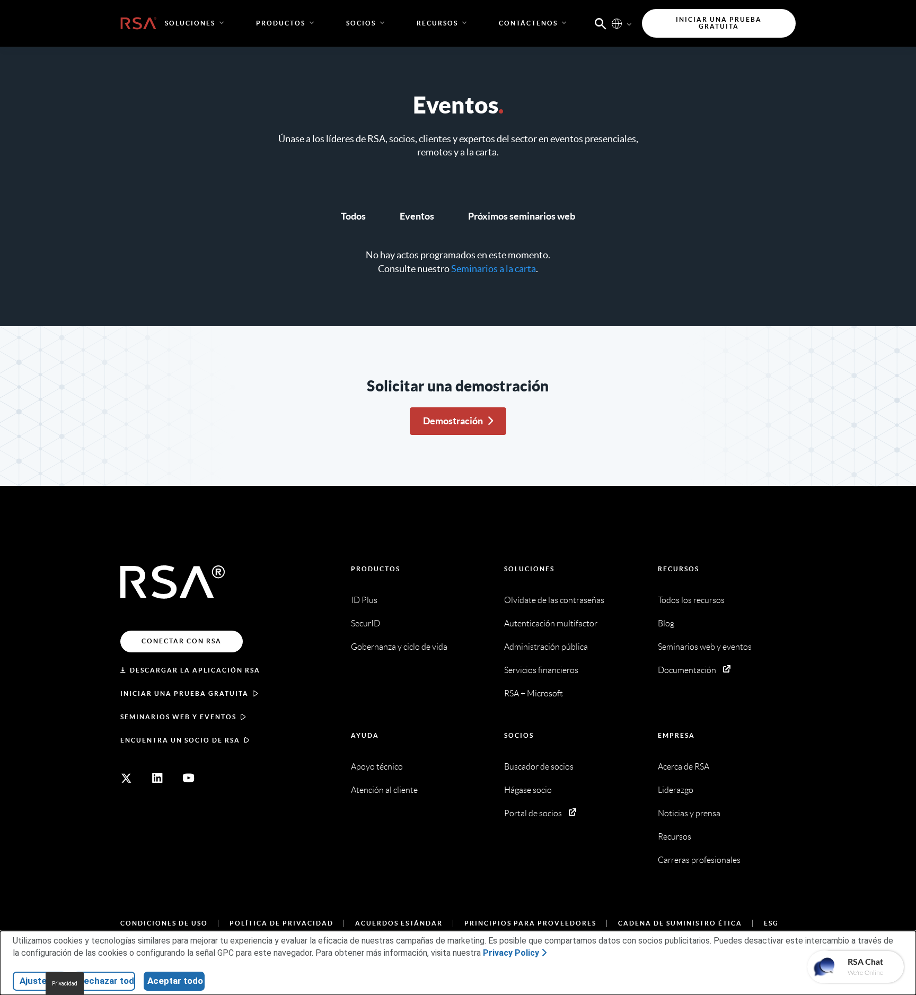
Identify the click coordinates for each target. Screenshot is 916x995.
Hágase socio (528, 790)
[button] (600, 23)
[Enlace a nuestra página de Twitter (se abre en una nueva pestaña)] (126, 778)
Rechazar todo (106, 980)
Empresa (676, 735)
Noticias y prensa (689, 813)
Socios (519, 735)
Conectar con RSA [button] (182, 641)
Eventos (417, 216)
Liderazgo (675, 790)
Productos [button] (280, 23)
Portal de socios (533, 813)
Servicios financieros (541, 670)
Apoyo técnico (377, 766)
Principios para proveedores (530, 923)
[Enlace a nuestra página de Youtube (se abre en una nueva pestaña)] (189, 778)
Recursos (678, 568)
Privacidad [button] (64, 984)
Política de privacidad (281, 923)
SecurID (365, 623)
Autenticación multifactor (550, 623)
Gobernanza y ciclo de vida (399, 646)
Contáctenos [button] (528, 23)
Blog (666, 623)
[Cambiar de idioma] (617, 23)
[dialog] (458, 963)
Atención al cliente (384, 790)
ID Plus (364, 600)
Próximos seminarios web (521, 216)
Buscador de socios (539, 766)
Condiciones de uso (164, 923)
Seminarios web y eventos (178, 716)
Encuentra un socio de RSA (180, 740)
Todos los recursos (691, 600)
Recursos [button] (437, 23)
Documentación (687, 670)
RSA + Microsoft (533, 693)
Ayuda (365, 735)
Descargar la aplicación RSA (195, 670)
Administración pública (546, 646)
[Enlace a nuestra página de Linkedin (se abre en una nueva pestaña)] (157, 778)
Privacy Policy (511, 953)
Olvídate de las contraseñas (554, 600)
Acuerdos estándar (399, 923)
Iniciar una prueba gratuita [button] (719, 23)
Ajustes (35, 980)
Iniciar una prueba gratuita (184, 693)
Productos (375, 568)
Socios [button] (361, 23)
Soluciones (529, 568)
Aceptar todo (175, 980)
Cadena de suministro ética (680, 923)
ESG (771, 923)
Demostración (453, 420)
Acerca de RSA (683, 766)
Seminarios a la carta (493, 268)
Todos (353, 216)
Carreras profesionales (699, 860)
